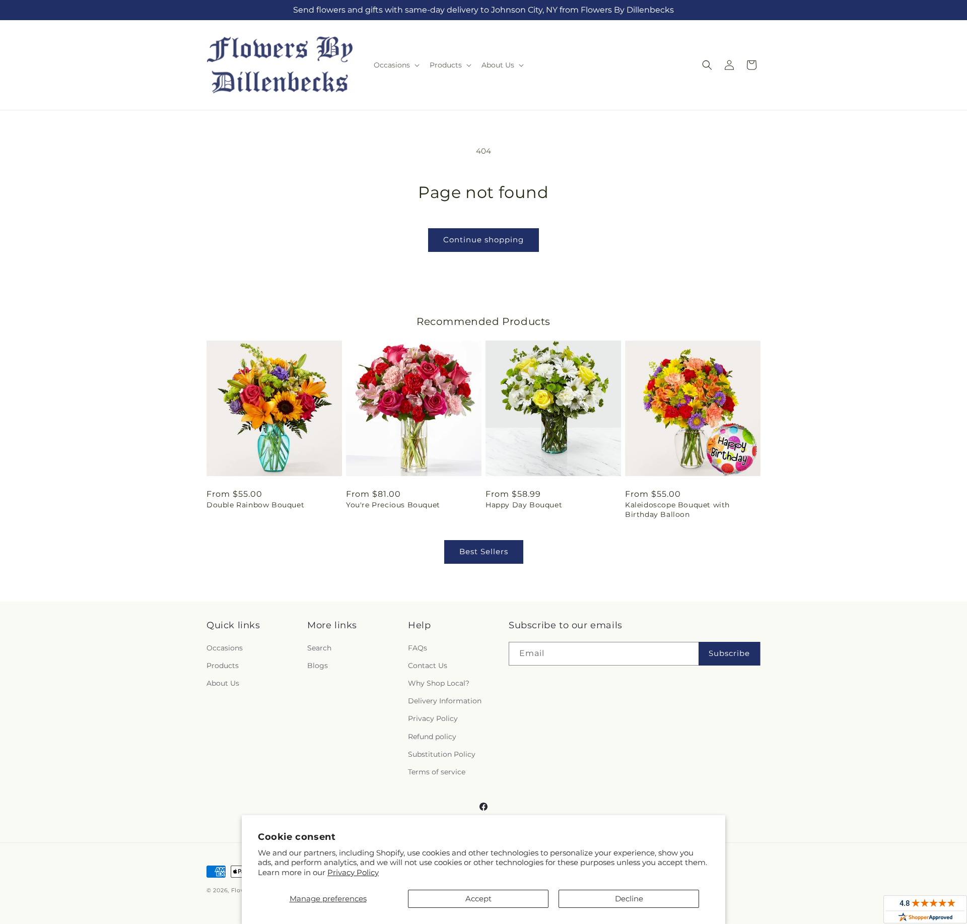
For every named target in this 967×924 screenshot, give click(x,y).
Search (319, 647)
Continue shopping (483, 239)
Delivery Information (444, 700)
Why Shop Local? (438, 683)
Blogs (317, 665)
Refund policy (432, 736)
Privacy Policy (353, 872)
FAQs (417, 647)
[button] (396, 65)
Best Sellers (483, 551)
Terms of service (436, 771)
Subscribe (729, 653)
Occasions (224, 647)
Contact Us (427, 665)
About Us (222, 683)
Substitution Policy (441, 754)
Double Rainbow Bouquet (255, 504)
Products (222, 665)
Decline (629, 898)
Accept (478, 898)
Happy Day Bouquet (524, 504)
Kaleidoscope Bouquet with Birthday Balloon (677, 509)
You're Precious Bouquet (393, 504)
